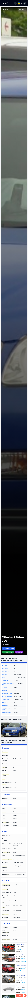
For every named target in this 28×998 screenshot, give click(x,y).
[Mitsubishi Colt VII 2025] (8, 948)
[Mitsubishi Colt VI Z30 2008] (8, 968)
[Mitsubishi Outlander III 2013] (8, 958)
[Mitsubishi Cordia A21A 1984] (8, 989)
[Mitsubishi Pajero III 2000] (8, 979)
